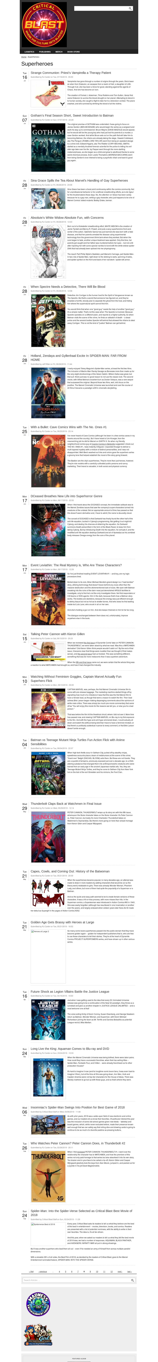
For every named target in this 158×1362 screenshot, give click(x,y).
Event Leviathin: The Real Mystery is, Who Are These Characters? (76, 565)
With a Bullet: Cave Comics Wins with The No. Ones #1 (69, 427)
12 (111, 1271)
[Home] (44, 24)
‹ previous (43, 1271)
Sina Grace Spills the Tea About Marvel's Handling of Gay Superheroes (79, 180)
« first (31, 1271)
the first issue (89, 642)
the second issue (85, 653)
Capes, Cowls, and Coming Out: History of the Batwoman (70, 871)
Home (23, 56)
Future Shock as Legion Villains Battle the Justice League (70, 991)
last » (129, 1271)
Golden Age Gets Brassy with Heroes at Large (62, 922)
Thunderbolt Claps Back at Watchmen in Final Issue (66, 803)
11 (104, 1271)
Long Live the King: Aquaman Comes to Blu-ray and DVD (70, 1048)
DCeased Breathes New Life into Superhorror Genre (66, 496)
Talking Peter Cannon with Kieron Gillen (58, 634)
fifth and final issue (83, 662)
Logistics (29, 51)
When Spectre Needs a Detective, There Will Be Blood (68, 286)
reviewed (81, 1151)
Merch (59, 51)
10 (97, 1271)
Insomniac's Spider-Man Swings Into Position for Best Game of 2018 (78, 1107)
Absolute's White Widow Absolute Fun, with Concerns (67, 217)
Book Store (73, 51)
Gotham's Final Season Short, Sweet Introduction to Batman (72, 115)
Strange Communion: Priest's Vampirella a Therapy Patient (71, 72)
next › (120, 1271)
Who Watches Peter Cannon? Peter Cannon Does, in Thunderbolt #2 (78, 1143)
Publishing (45, 51)
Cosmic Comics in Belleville (103, 444)
